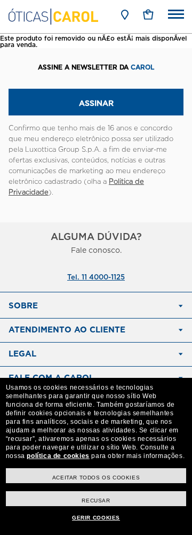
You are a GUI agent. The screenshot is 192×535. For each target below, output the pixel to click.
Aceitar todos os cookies (96, 477)
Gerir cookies (96, 518)
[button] (148, 14)
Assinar (96, 103)
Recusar (96, 500)
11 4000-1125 (103, 277)
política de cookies (58, 456)
